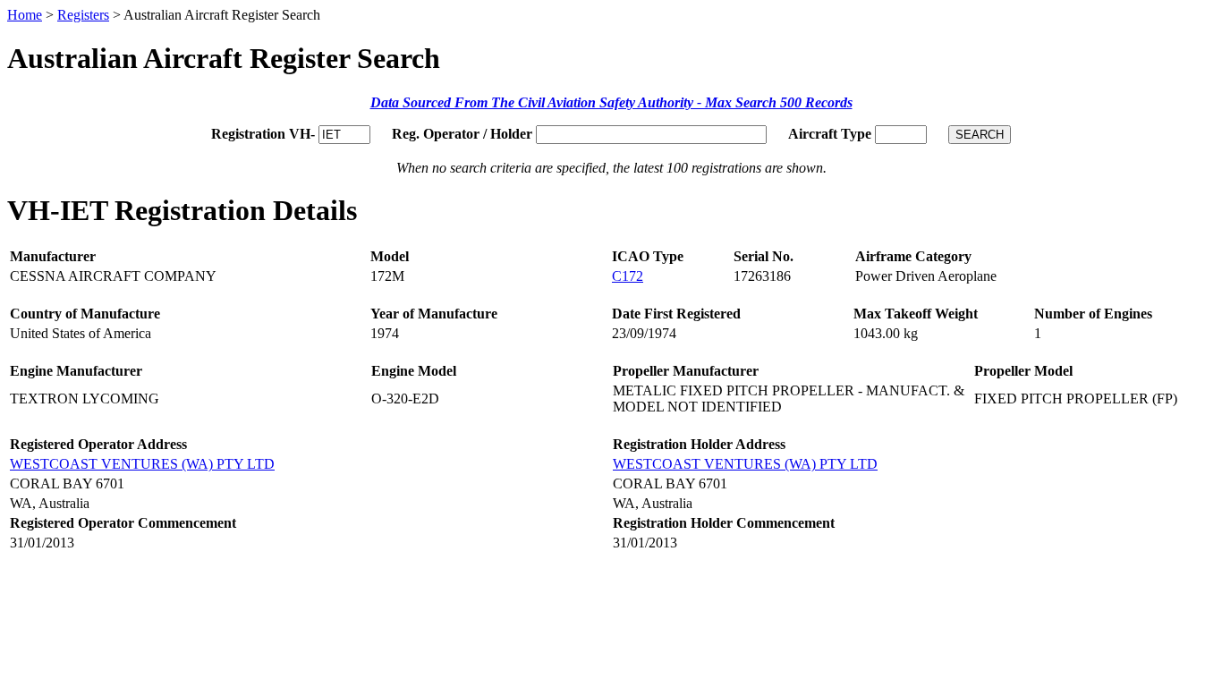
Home (24, 14)
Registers (83, 14)
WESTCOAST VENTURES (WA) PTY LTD (142, 463)
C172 (627, 276)
